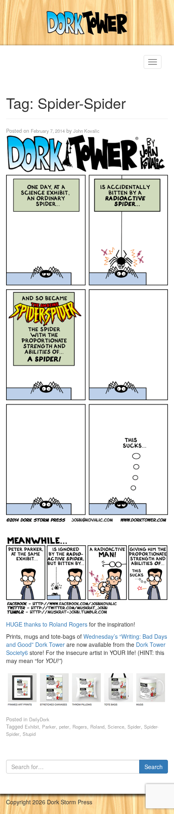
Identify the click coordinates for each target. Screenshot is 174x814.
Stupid (29, 734)
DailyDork (39, 719)
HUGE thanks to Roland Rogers (46, 624)
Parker (49, 726)
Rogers (79, 726)
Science (116, 726)
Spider (134, 726)
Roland (97, 726)
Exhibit (32, 726)
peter (64, 726)
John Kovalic (86, 131)
